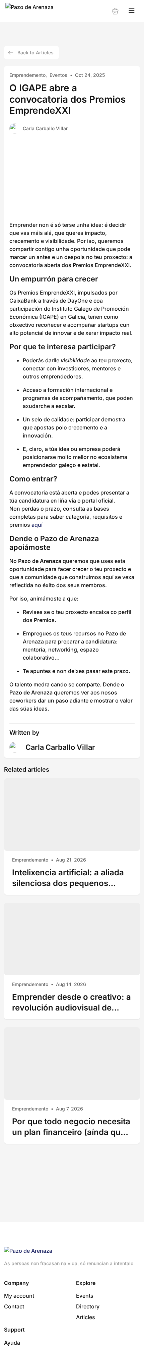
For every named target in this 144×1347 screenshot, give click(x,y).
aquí (37, 524)
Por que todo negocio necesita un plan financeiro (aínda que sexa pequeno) (71, 1127)
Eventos (58, 75)
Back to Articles (35, 52)
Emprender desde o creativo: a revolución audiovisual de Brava (71, 1002)
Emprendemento (27, 75)
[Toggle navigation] (132, 10)
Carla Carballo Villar (45, 128)
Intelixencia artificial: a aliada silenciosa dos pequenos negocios (68, 878)
